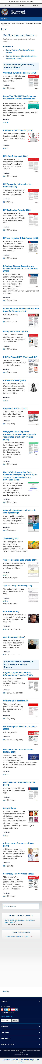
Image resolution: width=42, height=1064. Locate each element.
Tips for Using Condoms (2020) (17, 586)
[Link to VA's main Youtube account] (14, 1009)
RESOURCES (5, 1038)
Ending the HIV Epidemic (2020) (17, 130)
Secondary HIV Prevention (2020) (18, 874)
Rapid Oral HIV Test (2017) (15, 408)
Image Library (9, 808)
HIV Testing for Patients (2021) (17, 210)
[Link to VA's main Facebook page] (4, 1009)
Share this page (11, 906)
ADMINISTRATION (7, 1044)
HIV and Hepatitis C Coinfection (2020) (20, 238)
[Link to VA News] (9, 1009)
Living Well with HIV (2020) (15, 331)
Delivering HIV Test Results (15, 701)
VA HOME (4, 1026)
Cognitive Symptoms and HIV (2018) (19, 73)
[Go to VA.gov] (13, 12)
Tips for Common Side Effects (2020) (20, 560)
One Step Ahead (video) (14, 637)
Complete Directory (7, 1012)
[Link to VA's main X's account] (7, 1009)
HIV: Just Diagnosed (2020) (15, 156)
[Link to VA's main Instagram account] (16, 1009)
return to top (5, 991)
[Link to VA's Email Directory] (2, 1009)
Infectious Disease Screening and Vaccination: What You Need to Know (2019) (20, 268)
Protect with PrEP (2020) (14, 380)
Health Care (7, 23)
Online (5, 122)
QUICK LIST (5, 1032)
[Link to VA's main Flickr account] (12, 1009)
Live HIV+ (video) (11, 611)
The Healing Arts (11, 538)
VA (2, 23)
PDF (4, 88)
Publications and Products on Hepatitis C (18, 937)
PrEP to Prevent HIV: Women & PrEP (20, 357)
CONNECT (5, 1001)
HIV (13, 23)
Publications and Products (22, 23)
